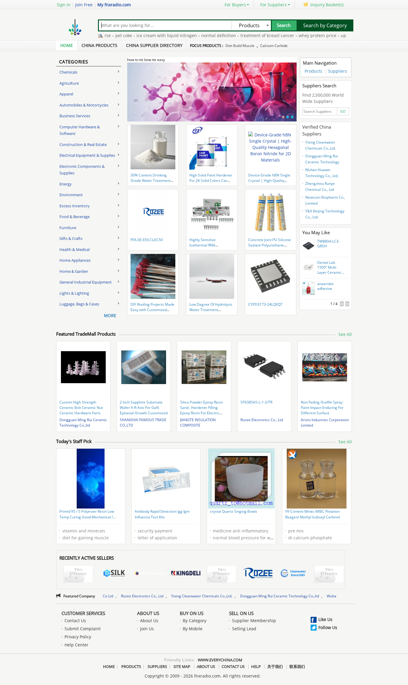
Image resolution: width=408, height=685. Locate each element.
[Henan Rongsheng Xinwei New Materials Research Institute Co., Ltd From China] (150, 574)
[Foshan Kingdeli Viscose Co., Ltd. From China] (186, 574)
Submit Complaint (83, 628)
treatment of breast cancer (251, 35)
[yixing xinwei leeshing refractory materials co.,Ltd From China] (78, 574)
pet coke (107, 35)
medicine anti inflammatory (240, 531)
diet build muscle (240, 45)
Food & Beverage (74, 216)
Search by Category (325, 25)
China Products (99, 45)
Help (256, 666)
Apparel (66, 94)
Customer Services (83, 613)
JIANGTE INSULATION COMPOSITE (198, 422)
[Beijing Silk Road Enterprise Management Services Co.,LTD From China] (114, 574)
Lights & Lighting (74, 293)
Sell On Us (241, 613)
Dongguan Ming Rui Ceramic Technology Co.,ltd (322, 159)
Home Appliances (75, 260)
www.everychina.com (220, 660)
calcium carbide (274, 45)
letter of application (157, 538)
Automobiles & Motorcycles (83, 105)
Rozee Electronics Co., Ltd (261, 419)
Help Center (76, 645)
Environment (71, 194)
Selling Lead (244, 628)
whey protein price (301, 35)
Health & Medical (74, 249)
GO (343, 111)
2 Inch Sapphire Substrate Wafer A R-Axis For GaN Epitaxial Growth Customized (144, 407)
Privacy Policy (78, 637)
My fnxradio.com (114, 4)
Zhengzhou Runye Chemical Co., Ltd (320, 186)
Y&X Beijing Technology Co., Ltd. (324, 214)
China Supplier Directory (154, 45)
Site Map (182, 666)
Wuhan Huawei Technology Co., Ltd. (321, 172)
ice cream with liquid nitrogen (150, 35)
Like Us (325, 619)
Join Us (147, 628)
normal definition (202, 35)
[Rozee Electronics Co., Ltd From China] (257, 574)
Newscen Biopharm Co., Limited (325, 200)
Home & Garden (73, 271)
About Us (148, 613)
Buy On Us (191, 613)
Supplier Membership (254, 620)
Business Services (74, 115)
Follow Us (327, 627)
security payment (155, 531)
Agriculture (69, 83)
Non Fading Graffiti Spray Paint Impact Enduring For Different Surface (322, 407)
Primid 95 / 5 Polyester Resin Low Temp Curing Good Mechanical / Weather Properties (86, 515)
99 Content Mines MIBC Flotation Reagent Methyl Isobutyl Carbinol (312, 514)
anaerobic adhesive (325, 286)
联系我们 (297, 666)
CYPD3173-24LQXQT (265, 304)
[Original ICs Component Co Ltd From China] (222, 574)
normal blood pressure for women (247, 538)
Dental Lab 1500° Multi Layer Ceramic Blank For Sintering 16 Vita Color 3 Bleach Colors (329, 267)
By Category (194, 620)
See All (345, 334)
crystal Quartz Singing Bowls (233, 511)
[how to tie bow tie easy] (212, 95)
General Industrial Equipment (85, 282)
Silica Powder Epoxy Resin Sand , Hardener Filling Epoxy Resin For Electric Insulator (201, 410)
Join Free (84, 4)
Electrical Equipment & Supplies (87, 155)
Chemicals (68, 72)
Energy (65, 184)
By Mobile (193, 628)
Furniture (67, 227)
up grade (334, 35)
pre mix (295, 531)
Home (66, 45)
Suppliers (337, 71)
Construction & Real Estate (83, 144)
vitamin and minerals (83, 531)
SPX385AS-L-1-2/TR (256, 402)
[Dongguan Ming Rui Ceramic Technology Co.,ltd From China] (329, 574)
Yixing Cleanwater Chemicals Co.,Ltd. (320, 145)
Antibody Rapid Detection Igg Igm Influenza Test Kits (162, 514)
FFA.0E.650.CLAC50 (147, 239)
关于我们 (275, 666)
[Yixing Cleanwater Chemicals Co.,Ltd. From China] (293, 574)
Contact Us (75, 620)
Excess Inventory (74, 205)
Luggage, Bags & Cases (79, 304)
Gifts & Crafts (70, 238)
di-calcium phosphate (310, 538)
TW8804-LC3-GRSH (328, 244)
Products (313, 71)
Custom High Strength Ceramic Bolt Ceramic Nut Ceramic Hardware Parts (81, 407)
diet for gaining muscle (85, 538)
